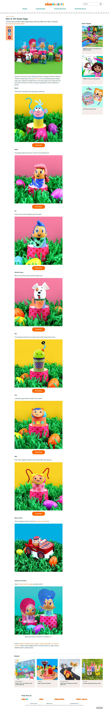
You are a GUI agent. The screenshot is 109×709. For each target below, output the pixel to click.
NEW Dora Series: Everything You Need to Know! (92, 49)
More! (37, 643)
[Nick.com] (41, 699)
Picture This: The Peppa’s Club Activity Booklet (23, 684)
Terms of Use (49, 703)
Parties (25, 9)
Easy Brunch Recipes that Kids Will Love (68, 684)
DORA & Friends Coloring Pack (91, 78)
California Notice (74, 703)
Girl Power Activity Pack (89, 109)
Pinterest (37, 78)
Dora (32, 643)
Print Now (38, 145)
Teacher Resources (60, 9)
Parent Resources (80, 9)
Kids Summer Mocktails (44, 683)
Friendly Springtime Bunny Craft (92, 683)
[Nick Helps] (81, 699)
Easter (12, 16)
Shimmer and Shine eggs (25, 584)
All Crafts (54, 643)
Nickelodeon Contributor (19, 23)
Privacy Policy (33, 703)
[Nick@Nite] (59, 699)
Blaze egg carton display (42, 521)
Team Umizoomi (45, 643)
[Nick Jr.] (25, 699)
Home (7, 16)
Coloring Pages (40, 9)
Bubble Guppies (24, 643)
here (50, 637)
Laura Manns (10, 23)
